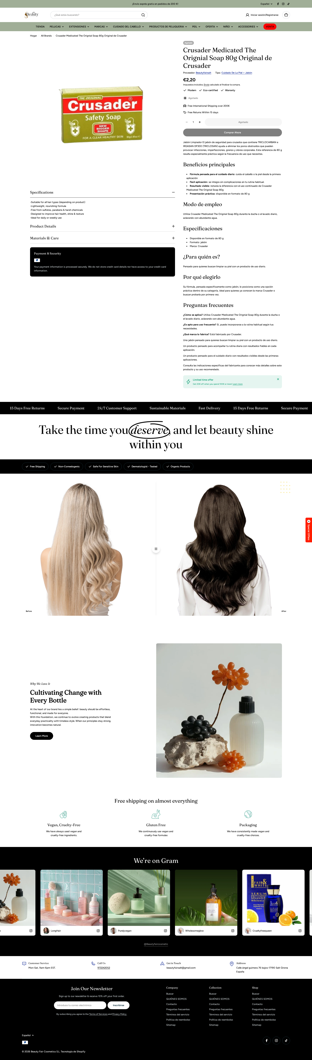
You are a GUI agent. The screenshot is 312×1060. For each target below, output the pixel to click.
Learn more (238, 384)
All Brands (46, 35)
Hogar (33, 35)
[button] (309, 530)
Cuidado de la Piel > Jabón (236, 72)
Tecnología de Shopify (73, 1051)
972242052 (104, 967)
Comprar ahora (232, 132)
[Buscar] (143, 15)
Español (265, 4)
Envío (206, 84)
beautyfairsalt (203, 72)
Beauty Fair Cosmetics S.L (45, 1051)
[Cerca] (278, 379)
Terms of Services (98, 1014)
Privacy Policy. (119, 1014)
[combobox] (99, 15)
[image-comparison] (156, 549)
